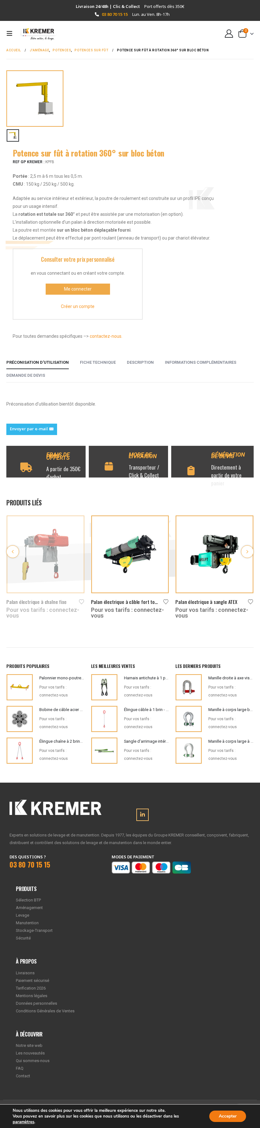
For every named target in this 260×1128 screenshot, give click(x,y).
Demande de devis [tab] (25, 375)
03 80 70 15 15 (115, 14)
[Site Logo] (35, 34)
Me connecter (78, 289)
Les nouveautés (30, 1053)
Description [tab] (140, 362)
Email (31, 429)
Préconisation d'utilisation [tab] (37, 362)
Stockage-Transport (34, 930)
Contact (23, 1076)
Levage (22, 915)
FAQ (19, 1068)
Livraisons (25, 973)
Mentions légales (31, 995)
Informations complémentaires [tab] (200, 362)
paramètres (23, 1122)
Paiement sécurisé (32, 980)
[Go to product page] (46, 554)
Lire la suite (74, 526)
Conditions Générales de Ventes (45, 1011)
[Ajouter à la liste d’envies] (82, 601)
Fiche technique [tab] (98, 362)
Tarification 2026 (31, 988)
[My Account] (229, 33)
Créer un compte (77, 306)
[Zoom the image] (55, 803)
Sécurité (23, 938)
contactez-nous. (106, 336)
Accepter (228, 1116)
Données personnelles (36, 1003)
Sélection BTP (28, 900)
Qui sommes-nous (32, 1060)
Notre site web (29, 1045)
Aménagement (29, 907)
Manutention (27, 922)
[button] (11, 33)
